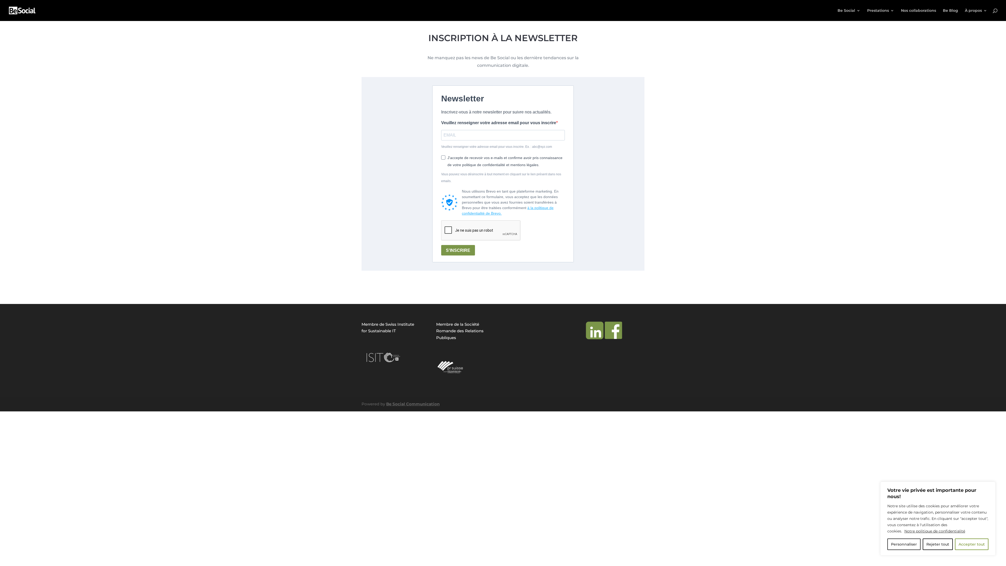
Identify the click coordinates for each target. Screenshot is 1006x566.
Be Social (846, 11)
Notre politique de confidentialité (934, 531)
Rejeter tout (937, 544)
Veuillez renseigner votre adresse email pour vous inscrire (498, 123)
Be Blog (950, 11)
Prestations (878, 11)
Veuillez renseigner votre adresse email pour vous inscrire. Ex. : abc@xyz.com (496, 147)
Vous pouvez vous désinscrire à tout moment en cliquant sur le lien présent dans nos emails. (501, 177)
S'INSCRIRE (458, 250)
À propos (973, 11)
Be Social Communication (413, 403)
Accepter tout (972, 544)
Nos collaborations (918, 11)
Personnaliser (904, 544)
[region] (938, 519)
